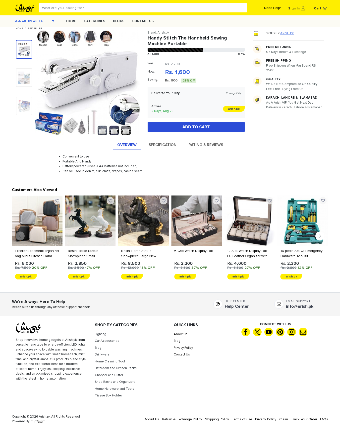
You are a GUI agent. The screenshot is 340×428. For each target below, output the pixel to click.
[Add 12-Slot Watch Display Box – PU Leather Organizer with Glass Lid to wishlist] (216, 200)
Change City (233, 93)
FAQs (324, 419)
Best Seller (35, 28)
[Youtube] (269, 332)
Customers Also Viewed (34, 189)
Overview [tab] (127, 145)
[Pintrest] (280, 332)
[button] (296, 7)
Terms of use (242, 419)
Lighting (100, 334)
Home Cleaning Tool (110, 361)
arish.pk (287, 33)
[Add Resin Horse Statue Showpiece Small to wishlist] (57, 200)
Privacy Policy (183, 348)
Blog (98, 348)
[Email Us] (303, 332)
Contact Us (143, 21)
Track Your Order (304, 419)
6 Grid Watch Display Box (141, 251)
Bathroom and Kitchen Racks (116, 368)
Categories (94, 21)
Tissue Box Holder (108, 395)
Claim (283, 419)
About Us (180, 334)
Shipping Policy (217, 419)
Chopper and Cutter (109, 375)
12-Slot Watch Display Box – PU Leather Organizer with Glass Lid (196, 256)
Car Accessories (107, 341)
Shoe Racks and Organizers (115, 382)
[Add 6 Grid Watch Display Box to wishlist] (163, 200)
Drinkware (102, 354)
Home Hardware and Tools (114, 389)
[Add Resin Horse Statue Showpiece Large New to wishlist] (110, 200)
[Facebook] (246, 332)
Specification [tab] (162, 145)
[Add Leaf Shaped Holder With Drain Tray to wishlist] (323, 200)
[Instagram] (291, 332)
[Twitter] (257, 332)
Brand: (158, 33)
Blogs (118, 21)
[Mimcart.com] (38, 421)
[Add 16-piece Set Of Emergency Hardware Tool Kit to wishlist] (270, 200)
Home (71, 21)
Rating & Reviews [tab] (205, 145)
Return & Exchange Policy (182, 419)
